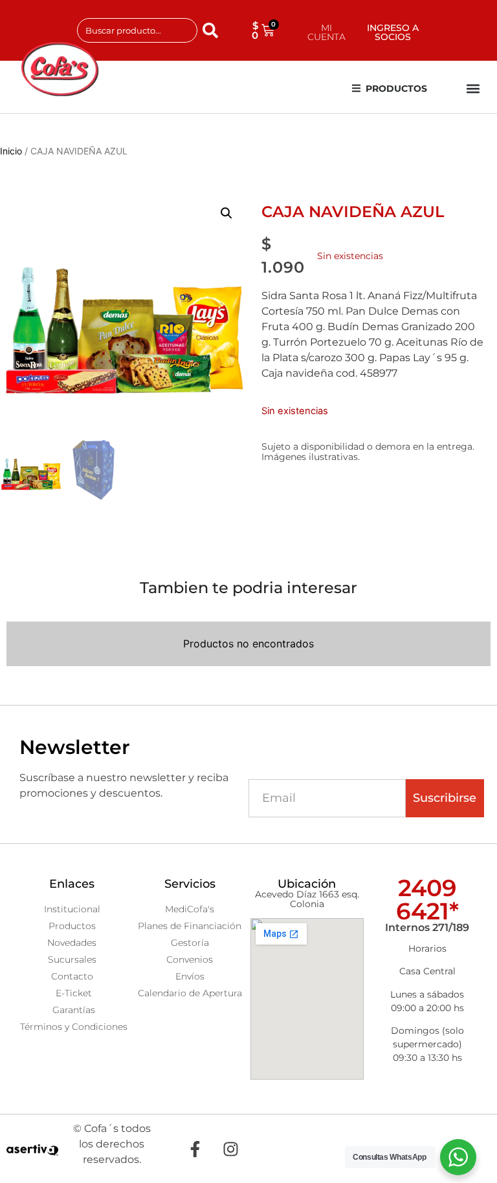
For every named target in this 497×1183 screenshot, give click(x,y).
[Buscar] (213, 30)
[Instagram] (231, 1149)
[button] (473, 88)
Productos (396, 88)
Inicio (11, 150)
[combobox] (137, 30)
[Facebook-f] (195, 1149)
